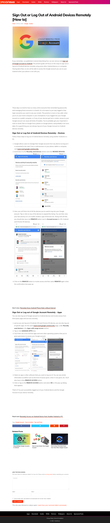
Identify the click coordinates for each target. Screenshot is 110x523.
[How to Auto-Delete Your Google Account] (40, 439)
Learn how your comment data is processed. (52, 505)
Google (26, 23)
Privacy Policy (50, 518)
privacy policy (49, 474)
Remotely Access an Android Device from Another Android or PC (41, 416)
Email (32, 491)
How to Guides (29, 422)
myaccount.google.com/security (44, 326)
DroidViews (8, 2)
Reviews (53, 514)
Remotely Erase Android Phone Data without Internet (38, 308)
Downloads (35, 514)
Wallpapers (61, 514)
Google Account (19, 422)
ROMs (47, 514)
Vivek (13, 23)
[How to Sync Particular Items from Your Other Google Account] (59, 439)
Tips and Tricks (38, 422)
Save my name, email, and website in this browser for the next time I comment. (32, 498)
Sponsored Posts (78, 514)
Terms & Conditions (58, 518)
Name (13, 491)
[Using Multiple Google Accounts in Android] (21, 439)
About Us (69, 514)
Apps (28, 514)
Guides (31, 23)
